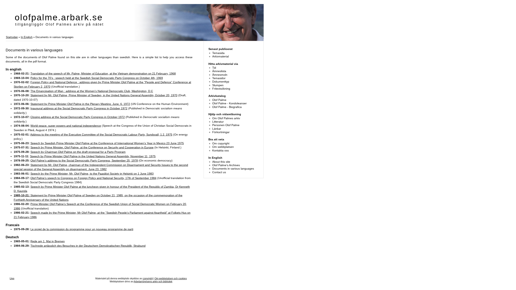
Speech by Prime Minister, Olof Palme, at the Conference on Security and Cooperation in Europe (92, 147)
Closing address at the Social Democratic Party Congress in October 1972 (77, 117)
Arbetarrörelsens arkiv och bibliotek (153, 281)
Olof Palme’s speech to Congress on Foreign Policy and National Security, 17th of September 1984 (93, 178)
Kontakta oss (220, 150)
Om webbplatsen (223, 146)
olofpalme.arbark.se (59, 17)
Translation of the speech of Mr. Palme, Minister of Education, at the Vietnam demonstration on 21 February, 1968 (103, 73)
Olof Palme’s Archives (226, 165)
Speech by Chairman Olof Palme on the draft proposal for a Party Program (78, 151)
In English (26, 37)
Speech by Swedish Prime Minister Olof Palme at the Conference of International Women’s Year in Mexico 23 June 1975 (107, 143)
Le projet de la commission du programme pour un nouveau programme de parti (81, 229)
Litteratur (218, 121)
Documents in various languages (233, 168)
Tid (214, 67)
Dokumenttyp (220, 81)
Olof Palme (219, 100)
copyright (148, 278)
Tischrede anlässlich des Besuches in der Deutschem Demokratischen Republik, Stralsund (88, 245)
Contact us (219, 172)
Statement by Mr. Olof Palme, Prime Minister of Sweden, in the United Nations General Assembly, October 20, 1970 (103, 95)
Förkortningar (221, 132)
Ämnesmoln (219, 74)
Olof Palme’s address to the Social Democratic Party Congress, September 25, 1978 (84, 160)
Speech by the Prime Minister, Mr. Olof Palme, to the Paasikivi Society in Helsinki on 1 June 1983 (92, 173)
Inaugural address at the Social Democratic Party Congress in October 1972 (78, 108)
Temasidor (219, 78)
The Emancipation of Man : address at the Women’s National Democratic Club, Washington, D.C (91, 91)
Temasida (218, 53)
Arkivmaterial (220, 56)
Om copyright (220, 143)
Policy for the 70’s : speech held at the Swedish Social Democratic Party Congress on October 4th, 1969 (96, 78)
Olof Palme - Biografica (227, 107)
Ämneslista (219, 71)
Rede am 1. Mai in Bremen (47, 241)
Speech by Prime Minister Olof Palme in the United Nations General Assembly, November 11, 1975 (93, 156)
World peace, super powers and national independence (65, 125)
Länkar (216, 128)
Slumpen (218, 85)
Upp (12, 278)
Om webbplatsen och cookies (171, 278)
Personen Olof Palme (225, 125)
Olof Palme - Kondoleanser (229, 103)
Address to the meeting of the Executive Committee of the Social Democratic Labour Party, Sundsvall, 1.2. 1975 (101, 134)
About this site (221, 161)
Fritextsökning (221, 88)
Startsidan (12, 37)
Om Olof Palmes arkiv (226, 118)
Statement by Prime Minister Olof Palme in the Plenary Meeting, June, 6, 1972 (80, 104)
